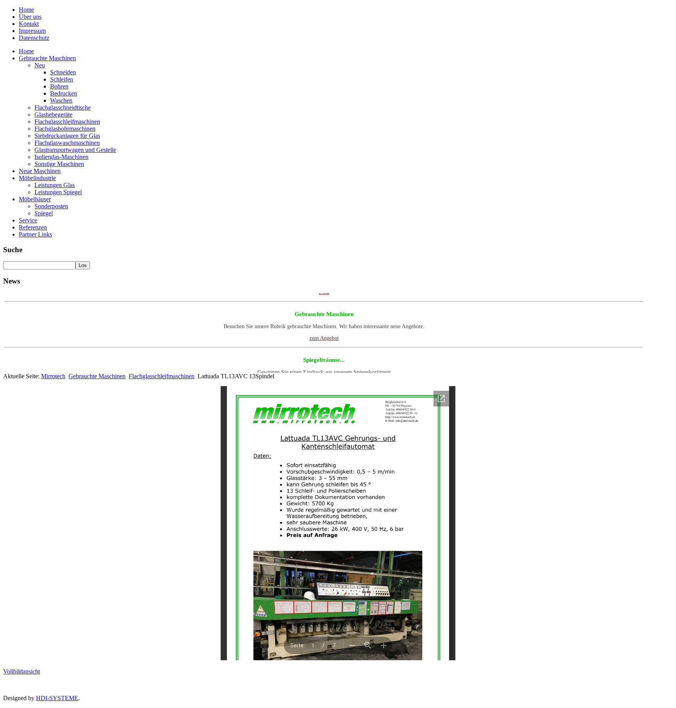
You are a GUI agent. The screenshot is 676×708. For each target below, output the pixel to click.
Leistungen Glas (54, 185)
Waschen (61, 100)
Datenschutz (34, 37)
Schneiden (63, 72)
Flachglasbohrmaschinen (64, 128)
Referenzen (33, 227)
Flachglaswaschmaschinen (67, 142)
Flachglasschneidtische (62, 107)
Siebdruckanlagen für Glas (67, 135)
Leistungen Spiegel (58, 192)
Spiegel (43, 213)
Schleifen (61, 79)
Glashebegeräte (53, 114)
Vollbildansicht (21, 671)
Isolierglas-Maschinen (61, 157)
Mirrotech (53, 376)
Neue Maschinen (40, 171)
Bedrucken (63, 93)
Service (28, 220)
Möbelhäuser (35, 199)
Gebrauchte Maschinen (47, 58)
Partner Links (35, 234)
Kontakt (29, 23)
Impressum (32, 30)
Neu (39, 65)
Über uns (30, 16)
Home (26, 9)
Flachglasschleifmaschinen (67, 121)
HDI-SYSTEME (57, 698)
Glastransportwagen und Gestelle (75, 149)
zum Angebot (324, 331)
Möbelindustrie (37, 178)
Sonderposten (51, 206)
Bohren (59, 86)
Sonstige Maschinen (59, 164)
